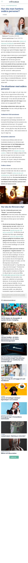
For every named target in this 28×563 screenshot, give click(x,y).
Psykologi (3, 5)
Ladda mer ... (14, 457)
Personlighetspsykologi (11, 5)
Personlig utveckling (6, 415)
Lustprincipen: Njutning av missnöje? (13, 436)
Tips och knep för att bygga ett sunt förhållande (13, 379)
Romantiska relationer (7, 377)
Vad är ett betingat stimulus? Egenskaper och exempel (10, 398)
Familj (2, 335)
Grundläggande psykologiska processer (11, 356)
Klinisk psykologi (5, 451)
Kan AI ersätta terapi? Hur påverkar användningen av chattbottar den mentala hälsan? (13, 359)
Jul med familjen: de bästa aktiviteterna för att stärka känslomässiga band (10, 339)
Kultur (2, 316)
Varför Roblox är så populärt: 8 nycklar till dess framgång (11, 319)
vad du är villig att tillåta (16, 236)
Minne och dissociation (8, 453)
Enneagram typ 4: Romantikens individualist (11, 418)
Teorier (3, 396)
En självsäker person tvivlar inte (12, 275)
